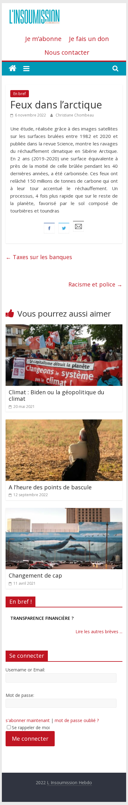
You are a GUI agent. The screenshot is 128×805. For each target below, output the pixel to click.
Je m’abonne (43, 38)
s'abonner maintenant (28, 720)
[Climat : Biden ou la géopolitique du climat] (64, 328)
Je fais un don (89, 38)
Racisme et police (95, 284)
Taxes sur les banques (39, 257)
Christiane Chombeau (75, 115)
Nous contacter (66, 52)
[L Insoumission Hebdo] (13, 68)
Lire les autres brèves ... (98, 631)
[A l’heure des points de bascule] (64, 423)
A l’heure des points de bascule (50, 487)
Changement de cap (35, 575)
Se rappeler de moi (31, 727)
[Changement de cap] (64, 511)
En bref (19, 93)
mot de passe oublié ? (77, 720)
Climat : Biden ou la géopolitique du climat (56, 395)
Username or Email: (25, 670)
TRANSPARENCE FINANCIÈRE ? (42, 618)
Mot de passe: (20, 695)
